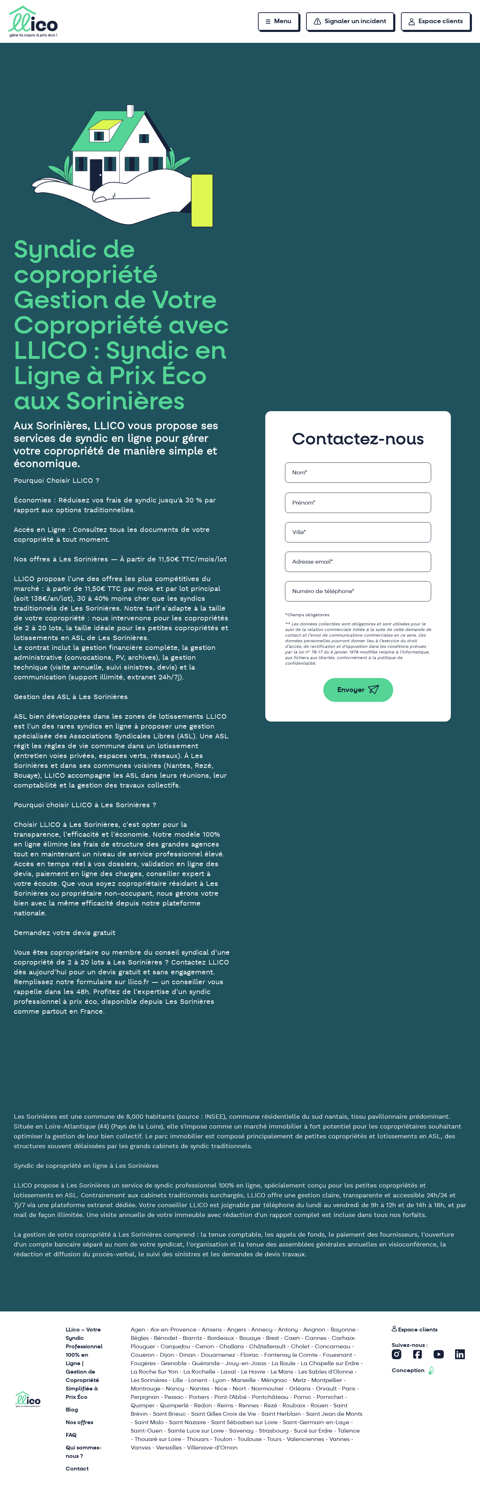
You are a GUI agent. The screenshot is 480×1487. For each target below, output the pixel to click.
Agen (138, 1329)
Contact (77, 1468)
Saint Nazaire (187, 1422)
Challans (231, 1346)
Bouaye (250, 1338)
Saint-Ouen (146, 1430)
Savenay (241, 1430)
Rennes (249, 1405)
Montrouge (146, 1388)
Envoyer (351, 689)
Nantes (199, 1388)
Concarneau (332, 1346)
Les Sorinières (149, 1380)
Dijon (167, 1354)
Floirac (249, 1354)
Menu (282, 21)
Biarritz (192, 1338)
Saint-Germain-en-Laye (316, 1422)
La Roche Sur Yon (154, 1371)
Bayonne (343, 1329)
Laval (228, 1371)
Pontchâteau (270, 1397)
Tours (274, 1439)
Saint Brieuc (169, 1413)
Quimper (143, 1405)
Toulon (223, 1439)
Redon (203, 1405)
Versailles (169, 1447)
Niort (239, 1388)
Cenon (204, 1346)
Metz (299, 1380)
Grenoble (174, 1363)
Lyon (219, 1380)
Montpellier (326, 1380)
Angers (236, 1329)
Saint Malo (149, 1422)
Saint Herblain (281, 1413)
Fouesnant (337, 1354)
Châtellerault (267, 1346)
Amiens (212, 1329)
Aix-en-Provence (173, 1329)
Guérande (206, 1363)
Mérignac (274, 1380)
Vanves (141, 1447)
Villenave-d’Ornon (212, 1447)
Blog (72, 1409)
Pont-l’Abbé (230, 1397)
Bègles (140, 1338)
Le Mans (282, 1371)
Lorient (197, 1380)
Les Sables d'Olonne (325, 1371)
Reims (225, 1405)
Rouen (319, 1405)
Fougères (143, 1363)
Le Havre (253, 1371)
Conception (408, 1370)
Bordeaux (220, 1338)
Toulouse (250, 1439)
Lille (178, 1380)
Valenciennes (305, 1439)
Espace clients (441, 21)
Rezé (270, 1405)
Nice (221, 1388)
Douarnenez (218, 1354)
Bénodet (165, 1338)
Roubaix (294, 1405)
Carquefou (175, 1346)
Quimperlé (174, 1405)
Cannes (315, 1338)
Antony (288, 1329)
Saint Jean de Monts (334, 1413)
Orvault (326, 1388)
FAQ (71, 1435)
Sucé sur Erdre (313, 1430)
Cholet (300, 1346)
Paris (348, 1388)
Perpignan (145, 1397)
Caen (292, 1338)
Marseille (243, 1380)
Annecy (262, 1329)
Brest (272, 1338)
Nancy (175, 1388)
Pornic (302, 1397)
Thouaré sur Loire (158, 1439)
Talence (349, 1430)
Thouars (198, 1439)
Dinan (187, 1354)
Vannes (339, 1439)
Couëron (143, 1354)
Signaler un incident (355, 21)
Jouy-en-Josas (245, 1363)
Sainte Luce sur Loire (196, 1430)
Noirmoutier (267, 1388)
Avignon (314, 1329)
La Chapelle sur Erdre (330, 1363)
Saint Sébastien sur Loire (244, 1422)
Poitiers (199, 1397)
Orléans (300, 1388)
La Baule (284, 1363)
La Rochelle (199, 1371)
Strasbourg (273, 1430)
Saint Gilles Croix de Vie (223, 1413)
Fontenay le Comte (291, 1354)
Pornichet (330, 1397)
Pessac (174, 1397)
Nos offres (79, 1422)
